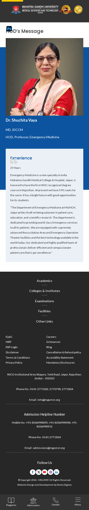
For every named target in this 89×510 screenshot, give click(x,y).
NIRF (9, 341)
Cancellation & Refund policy (63, 352)
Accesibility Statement (59, 357)
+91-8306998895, (37, 422)
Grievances (53, 341)
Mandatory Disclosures (60, 362)
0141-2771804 (51, 437)
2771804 (67, 389)
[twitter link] (39, 472)
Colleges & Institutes (44, 291)
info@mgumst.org (49, 399)
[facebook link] (33, 472)
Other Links (44, 321)
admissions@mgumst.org (49, 448)
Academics (44, 281)
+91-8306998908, (60, 422)
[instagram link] (50, 472)
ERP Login (12, 347)
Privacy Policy (14, 362)
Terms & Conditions (18, 357)
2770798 (55, 389)
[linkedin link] (56, 472)
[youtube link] (44, 472)
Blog (49, 347)
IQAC (9, 336)
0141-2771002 (39, 389)
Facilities (44, 311)
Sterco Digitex (64, 484)
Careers (51, 336)
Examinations (44, 301)
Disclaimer (12, 352)
